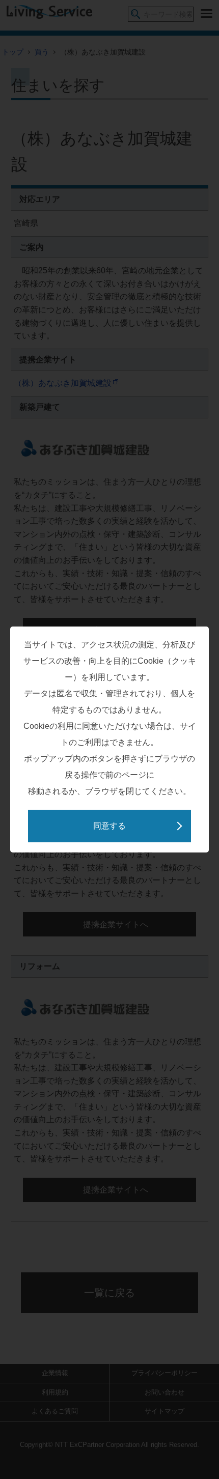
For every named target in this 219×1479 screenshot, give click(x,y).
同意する (109, 825)
